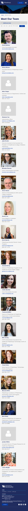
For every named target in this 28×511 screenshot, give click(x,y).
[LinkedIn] (25, 504)
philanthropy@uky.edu (8, 495)
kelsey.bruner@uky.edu (8, 73)
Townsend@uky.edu (7, 317)
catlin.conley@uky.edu (7, 293)
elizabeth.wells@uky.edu (8, 422)
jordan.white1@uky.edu (8, 447)
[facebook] (19, 504)
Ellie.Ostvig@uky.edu (7, 345)
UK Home (9, 491)
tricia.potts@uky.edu (7, 370)
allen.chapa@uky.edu (7, 97)
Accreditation (4, 491)
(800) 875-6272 (8, 498)
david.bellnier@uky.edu (8, 49)
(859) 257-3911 (8, 499)
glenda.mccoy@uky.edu (8, 271)
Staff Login (14, 491)
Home (2, 15)
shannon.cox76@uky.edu (8, 121)
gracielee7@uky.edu (7, 220)
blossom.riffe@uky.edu (8, 396)
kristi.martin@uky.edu (7, 245)
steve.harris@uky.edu (7, 196)
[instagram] (23, 504)
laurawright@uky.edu (7, 475)
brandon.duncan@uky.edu (8, 172)
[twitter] (21, 504)
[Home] (6, 3)
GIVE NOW (20, 2)
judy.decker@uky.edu (7, 148)
